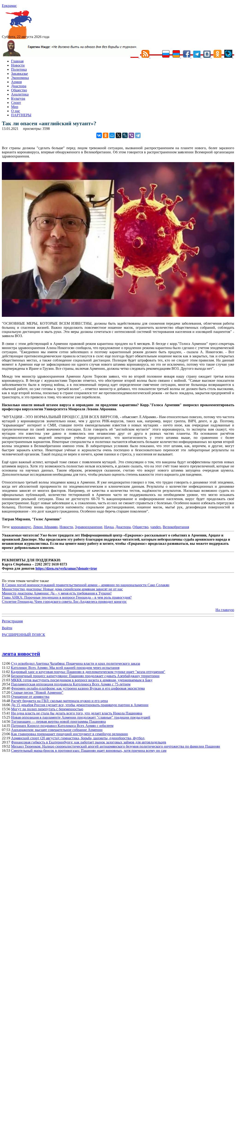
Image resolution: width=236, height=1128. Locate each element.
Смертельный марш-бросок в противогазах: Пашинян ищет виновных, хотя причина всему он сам (88, 750)
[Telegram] (138, 135)
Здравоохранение (88, 527)
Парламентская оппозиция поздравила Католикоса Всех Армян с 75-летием (70, 684)
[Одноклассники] (105, 135)
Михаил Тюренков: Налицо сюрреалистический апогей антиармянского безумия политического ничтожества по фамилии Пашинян (115, 746)
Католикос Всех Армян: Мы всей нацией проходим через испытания (65, 668)
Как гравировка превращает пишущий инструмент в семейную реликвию (69, 734)
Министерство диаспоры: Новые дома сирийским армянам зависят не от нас (62, 589)
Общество (19, 90)
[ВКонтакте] (99, 135)
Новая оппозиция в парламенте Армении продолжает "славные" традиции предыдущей (80, 717)
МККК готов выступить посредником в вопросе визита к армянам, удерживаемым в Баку (82, 680)
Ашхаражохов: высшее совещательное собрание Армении (57, 730)
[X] (118, 135)
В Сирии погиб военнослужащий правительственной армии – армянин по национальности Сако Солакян (85, 585)
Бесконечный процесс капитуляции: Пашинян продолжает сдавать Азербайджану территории (85, 676)
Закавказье (19, 74)
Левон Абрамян (45, 527)
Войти (7, 628)
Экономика (20, 78)
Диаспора (18, 86)
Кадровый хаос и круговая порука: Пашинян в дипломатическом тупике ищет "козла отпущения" (88, 672)
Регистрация (12, 621)
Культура (18, 98)
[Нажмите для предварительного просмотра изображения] (118, 316)
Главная (17, 61)
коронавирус (21, 527)
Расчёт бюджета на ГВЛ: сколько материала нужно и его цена (59, 701)
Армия (16, 82)
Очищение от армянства (30, 697)
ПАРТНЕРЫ (21, 115)
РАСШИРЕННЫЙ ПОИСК (23, 635)
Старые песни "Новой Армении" (37, 692)
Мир (14, 107)
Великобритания (176, 527)
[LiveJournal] (125, 135)
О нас (15, 111)
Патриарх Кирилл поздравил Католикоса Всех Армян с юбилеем (62, 726)
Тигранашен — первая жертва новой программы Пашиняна (58, 721)
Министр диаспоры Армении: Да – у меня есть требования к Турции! (57, 593)
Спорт (16, 103)
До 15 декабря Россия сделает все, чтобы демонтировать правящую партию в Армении (79, 705)
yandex (155, 527)
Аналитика (20, 94)
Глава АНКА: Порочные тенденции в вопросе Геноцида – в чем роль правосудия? (67, 597)
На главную (224, 610)
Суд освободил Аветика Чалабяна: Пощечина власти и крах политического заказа (75, 663)
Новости (18, 65)
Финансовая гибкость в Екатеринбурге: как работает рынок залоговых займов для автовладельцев (88, 742)
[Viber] (131, 135)
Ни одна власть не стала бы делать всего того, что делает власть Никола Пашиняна (76, 713)
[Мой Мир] (112, 135)
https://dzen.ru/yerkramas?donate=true (66, 568)
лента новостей (21, 654)
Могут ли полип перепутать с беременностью (47, 709)
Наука (109, 527)
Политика (19, 69)
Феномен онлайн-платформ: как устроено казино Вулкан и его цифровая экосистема (78, 688)
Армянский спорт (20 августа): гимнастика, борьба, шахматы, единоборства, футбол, (78, 738)
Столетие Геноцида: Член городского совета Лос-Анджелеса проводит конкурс (64, 601)
